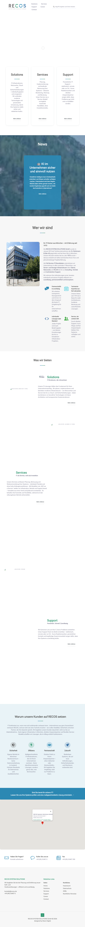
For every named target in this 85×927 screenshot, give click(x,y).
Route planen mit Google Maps (42, 819)
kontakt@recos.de (10, 891)
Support (46, 894)
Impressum (67, 886)
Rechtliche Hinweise (69, 894)
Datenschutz (67, 888)
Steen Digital (46, 921)
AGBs (65, 891)
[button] (42, 823)
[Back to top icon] (42, 915)
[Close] (51, 811)
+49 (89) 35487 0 (10, 893)
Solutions (46, 888)
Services (46, 891)
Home (45, 886)
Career (45, 896)
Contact (46, 899)
